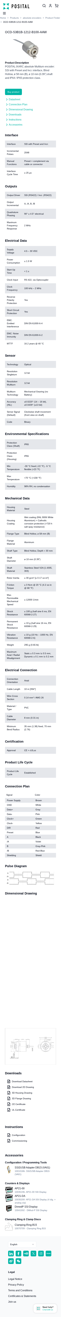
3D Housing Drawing (22, 1093)
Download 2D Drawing (23, 1087)
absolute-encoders (32, 18)
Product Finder (52, 18)
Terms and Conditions (20, 1290)
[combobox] (22, 1244)
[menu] (3, 12)
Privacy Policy (16, 1284)
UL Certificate (18, 1110)
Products (14, 18)
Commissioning (19, 1141)
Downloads (15, 114)
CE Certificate (18, 1104)
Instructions (15, 119)
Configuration (18, 1135)
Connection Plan (18, 104)
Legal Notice (15, 1279)
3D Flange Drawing (21, 1098)
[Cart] (56, 6)
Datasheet (14, 99)
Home (3, 18)
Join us (12, 1301)
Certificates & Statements (22, 1296)
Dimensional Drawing (21, 109)
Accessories (15, 124)
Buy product (13, 92)
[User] (44, 6)
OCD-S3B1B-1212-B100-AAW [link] (18, 22)
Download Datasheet (22, 1081)
